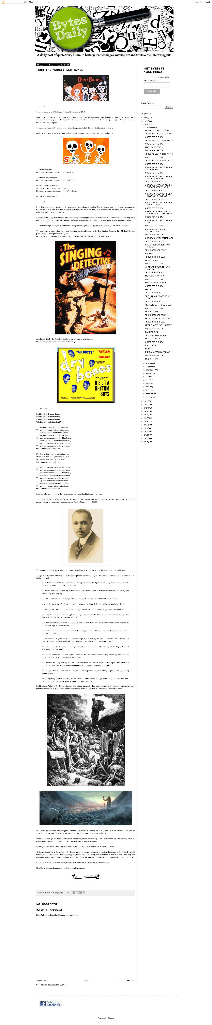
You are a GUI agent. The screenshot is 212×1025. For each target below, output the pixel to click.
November (150, 363)
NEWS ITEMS (150, 346)
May (147, 383)
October (149, 367)
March (148, 390)
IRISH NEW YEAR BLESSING (157, 130)
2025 (146, 118)
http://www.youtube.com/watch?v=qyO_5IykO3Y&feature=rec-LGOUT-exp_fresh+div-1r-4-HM (73, 236)
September (150, 370)
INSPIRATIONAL (151, 332)
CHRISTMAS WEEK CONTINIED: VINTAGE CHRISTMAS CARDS (158, 213)
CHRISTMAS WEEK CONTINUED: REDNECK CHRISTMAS (158, 195)
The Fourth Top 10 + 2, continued (158, 305)
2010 (146, 442)
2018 (146, 415)
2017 (146, 418)
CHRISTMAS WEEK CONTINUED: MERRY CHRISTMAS (158, 177)
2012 (146, 435)
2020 (146, 408)
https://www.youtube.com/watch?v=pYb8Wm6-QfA (56, 342)
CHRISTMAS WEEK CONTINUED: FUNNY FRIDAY (158, 204)
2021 (146, 405)
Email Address (151, 80)
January (149, 397)
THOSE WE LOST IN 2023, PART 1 (159, 161)
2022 (146, 401)
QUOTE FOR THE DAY (154, 137)
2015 (146, 425)
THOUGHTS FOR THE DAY (156, 335)
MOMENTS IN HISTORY (154, 276)
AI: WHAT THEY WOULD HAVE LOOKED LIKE (157, 268)
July (147, 377)
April (148, 387)
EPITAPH (148, 349)
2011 (146, 438)
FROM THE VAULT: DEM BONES (158, 318)
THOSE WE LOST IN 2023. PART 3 (159, 140)
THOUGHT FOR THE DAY (155, 182)
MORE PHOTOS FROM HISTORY (158, 325)
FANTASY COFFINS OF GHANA (157, 352)
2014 (146, 428)
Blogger (111, 1018)
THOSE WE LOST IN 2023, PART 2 (159, 154)
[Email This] (72, 892)
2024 (146, 121)
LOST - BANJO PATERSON (156, 283)
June (148, 380)
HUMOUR (149, 254)
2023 (146, 124)
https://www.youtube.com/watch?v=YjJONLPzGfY (56, 180)
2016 (146, 421)
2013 (146, 432)
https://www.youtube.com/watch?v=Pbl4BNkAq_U (56, 172)
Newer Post (41, 981)
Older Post (130, 981)
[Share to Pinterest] (83, 892)
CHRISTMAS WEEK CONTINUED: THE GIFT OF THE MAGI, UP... (158, 186)
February (149, 394)
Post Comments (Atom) (56, 985)
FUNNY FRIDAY (151, 260)
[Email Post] (68, 892)
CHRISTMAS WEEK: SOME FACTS (159, 238)
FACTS (148, 289)
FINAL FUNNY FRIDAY (154, 147)
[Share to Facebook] (80, 892)
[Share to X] (78, 892)
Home (86, 981)
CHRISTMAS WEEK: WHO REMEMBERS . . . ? (155, 230)
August (149, 373)
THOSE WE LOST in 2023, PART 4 (158, 134)
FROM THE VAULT (152, 339)
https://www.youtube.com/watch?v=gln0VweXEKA (56, 191)
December (150, 127)
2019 (146, 411)
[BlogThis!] (75, 892)
